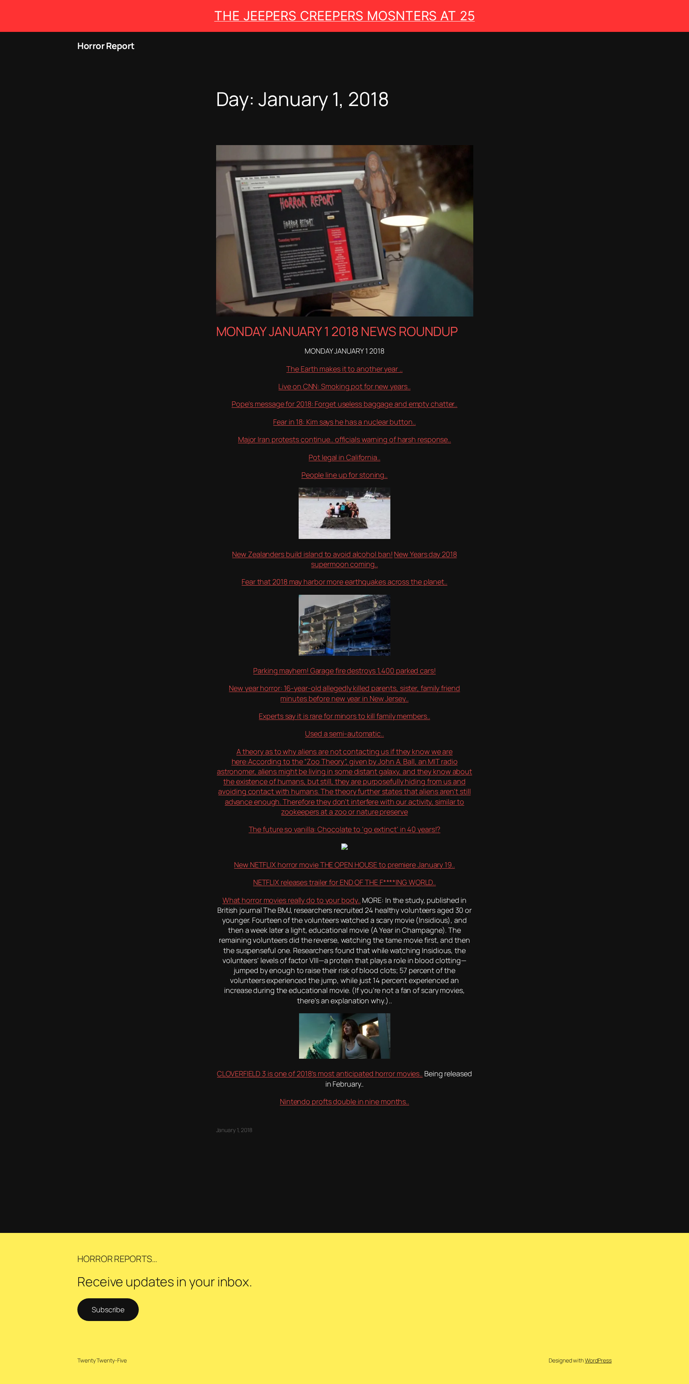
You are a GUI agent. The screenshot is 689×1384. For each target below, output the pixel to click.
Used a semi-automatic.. (344, 733)
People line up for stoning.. (344, 475)
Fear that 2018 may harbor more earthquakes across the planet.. (344, 581)
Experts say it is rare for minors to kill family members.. (344, 716)
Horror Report (106, 46)
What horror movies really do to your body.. (291, 900)
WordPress (598, 1360)
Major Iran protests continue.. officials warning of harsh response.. (344, 439)
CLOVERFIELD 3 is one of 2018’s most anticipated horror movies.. (320, 1073)
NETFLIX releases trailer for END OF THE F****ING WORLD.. (344, 882)
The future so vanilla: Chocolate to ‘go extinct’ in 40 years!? (345, 829)
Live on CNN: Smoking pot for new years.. (344, 386)
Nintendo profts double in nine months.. (344, 1101)
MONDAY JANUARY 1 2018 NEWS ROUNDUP (337, 331)
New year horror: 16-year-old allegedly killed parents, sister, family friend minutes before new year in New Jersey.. (344, 693)
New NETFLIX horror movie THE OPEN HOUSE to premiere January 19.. (344, 864)
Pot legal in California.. (344, 457)
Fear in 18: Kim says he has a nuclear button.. (344, 422)
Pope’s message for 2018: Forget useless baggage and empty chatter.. (344, 404)
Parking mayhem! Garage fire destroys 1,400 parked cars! (344, 670)
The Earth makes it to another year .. (344, 369)
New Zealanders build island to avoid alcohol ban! (312, 554)
